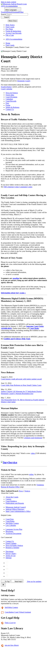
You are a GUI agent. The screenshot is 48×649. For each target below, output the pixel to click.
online (31, 474)
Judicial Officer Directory (15, 509)
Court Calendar (6, 89)
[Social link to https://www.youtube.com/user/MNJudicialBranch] (7, 570)
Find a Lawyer (10, 623)
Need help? (18, 581)
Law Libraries (11, 525)
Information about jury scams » (13, 293)
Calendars (9, 99)
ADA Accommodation (9, 6)
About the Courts (12, 497)
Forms (8, 105)
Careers (8, 499)
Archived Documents (13, 533)
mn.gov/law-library (12, 645)
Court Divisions (11, 97)
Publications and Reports (15, 503)
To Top (6, 581)
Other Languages (11, 10)
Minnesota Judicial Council (16, 507)
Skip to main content (8, 2)
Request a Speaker (12, 548)
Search (3, 14)
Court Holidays (11, 501)
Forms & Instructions (13, 31)
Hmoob (9, 12)
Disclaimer (10, 551)
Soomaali (15, 12)
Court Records (11, 101)
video (33, 453)
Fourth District (6, 87)
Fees (7, 103)
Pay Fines (9, 29)
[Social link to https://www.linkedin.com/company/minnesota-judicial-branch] (7, 576)
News (21, 491)
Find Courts (10, 27)
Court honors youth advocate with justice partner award (21, 379)
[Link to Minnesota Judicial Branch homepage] (14, 4)
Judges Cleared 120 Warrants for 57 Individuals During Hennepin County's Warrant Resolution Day (21, 392)
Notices (27, 491)
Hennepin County (23, 81)
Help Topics (10, 25)
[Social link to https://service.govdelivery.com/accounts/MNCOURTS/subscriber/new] (7, 573)
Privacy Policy (11, 554)
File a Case (10, 35)
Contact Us (10, 109)
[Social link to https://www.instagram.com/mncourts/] (7, 563)
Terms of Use (10, 556)
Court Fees (10, 519)
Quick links (10, 95)
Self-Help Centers (12, 523)
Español (4, 12)
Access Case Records (13, 33)
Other (21, 12)
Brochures (9, 531)
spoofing (16, 278)
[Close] (3, 585)
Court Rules (10, 521)
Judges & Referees (12, 107)
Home (8, 43)
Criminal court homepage (33, 438)
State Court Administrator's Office (18, 511)
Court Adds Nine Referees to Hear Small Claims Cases (21, 385)
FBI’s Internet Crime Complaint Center (18, 187)
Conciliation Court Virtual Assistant (18, 612)
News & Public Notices (14, 545)
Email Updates (11, 543)
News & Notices (12, 93)
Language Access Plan (14, 529)
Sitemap (9, 558)
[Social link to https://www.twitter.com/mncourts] (7, 566)
